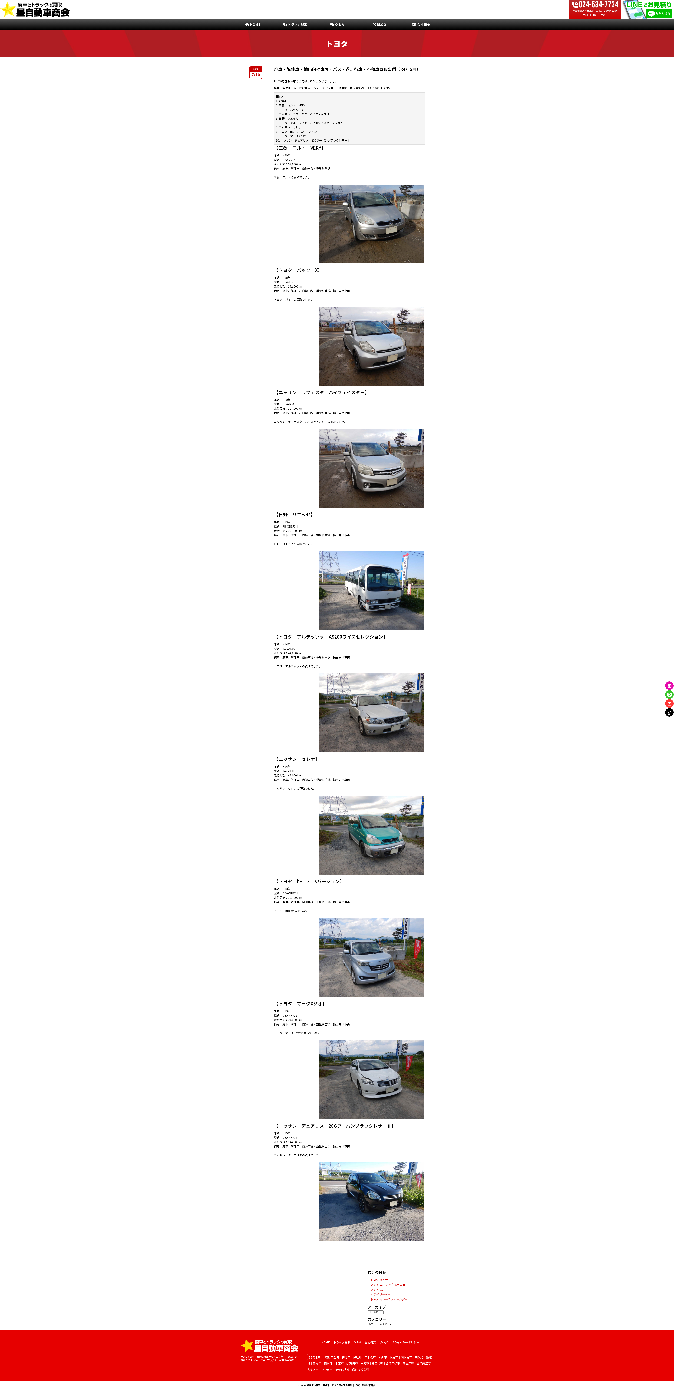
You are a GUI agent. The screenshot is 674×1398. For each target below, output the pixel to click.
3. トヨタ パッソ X (289, 110)
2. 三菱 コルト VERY (290, 105)
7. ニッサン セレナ (288, 127)
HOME (254, 24)
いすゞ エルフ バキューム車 (387, 1284)
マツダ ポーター (380, 1294)
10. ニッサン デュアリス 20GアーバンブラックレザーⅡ (313, 140)
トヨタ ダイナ (379, 1279)
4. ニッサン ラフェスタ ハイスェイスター (304, 114)
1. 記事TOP (283, 101)
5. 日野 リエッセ (287, 118)
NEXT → (419, 1262)
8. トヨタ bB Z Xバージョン (296, 131)
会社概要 (423, 24)
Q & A (339, 24)
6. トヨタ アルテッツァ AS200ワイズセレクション (309, 123)
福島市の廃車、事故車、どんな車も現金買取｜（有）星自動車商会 (341, 1385)
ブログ (383, 1342)
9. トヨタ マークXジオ (291, 136)
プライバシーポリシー (405, 1342)
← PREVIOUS (282, 1262)
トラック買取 (297, 24)
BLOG (381, 24)
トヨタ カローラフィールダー (389, 1299)
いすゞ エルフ (379, 1289)
